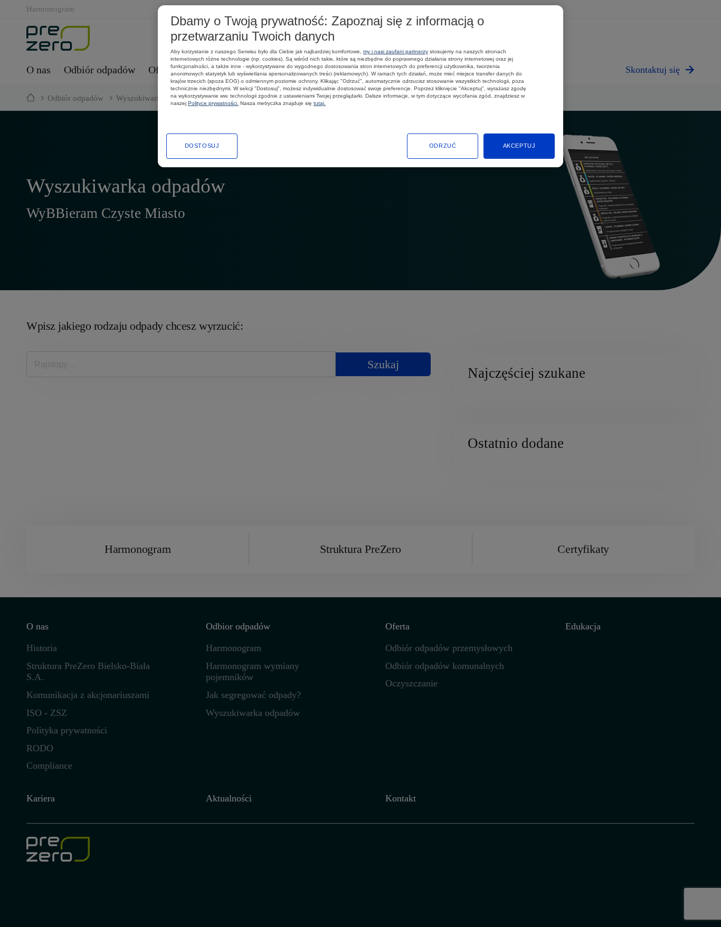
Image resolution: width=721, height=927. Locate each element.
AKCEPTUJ (519, 145)
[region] (360, 86)
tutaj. (320, 103)
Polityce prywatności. (213, 103)
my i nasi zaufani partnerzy (395, 51)
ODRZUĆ (442, 145)
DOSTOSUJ (202, 145)
